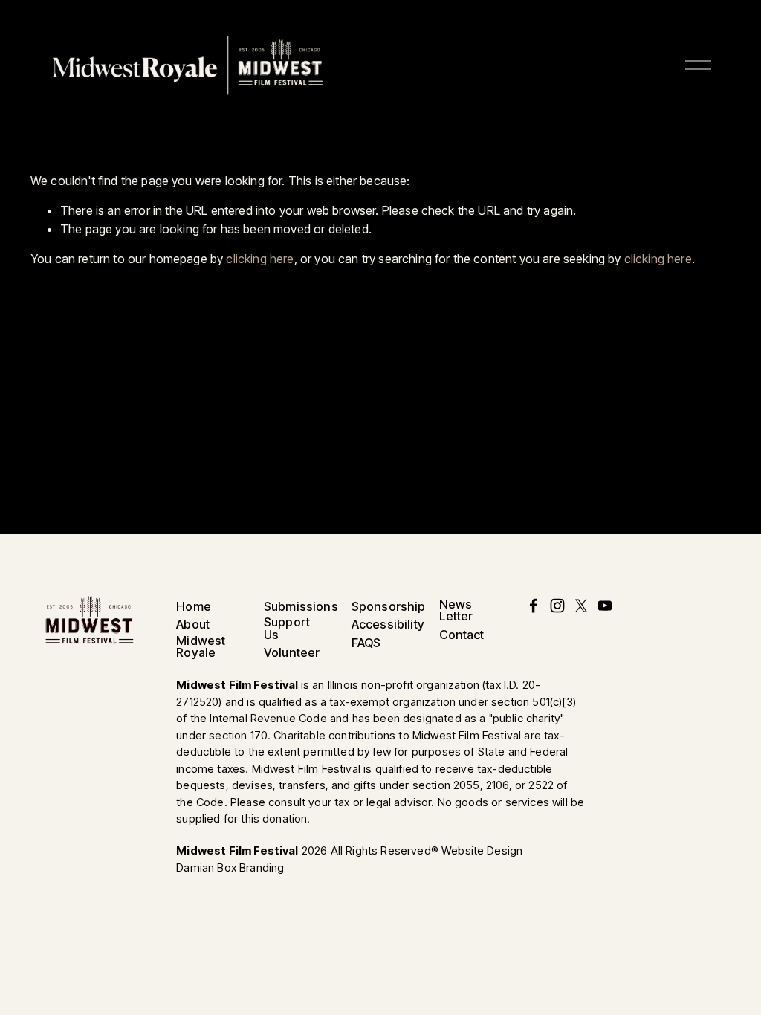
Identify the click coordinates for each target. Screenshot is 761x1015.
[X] (581, 605)
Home (193, 606)
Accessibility (388, 624)
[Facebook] (533, 605)
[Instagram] (557, 605)
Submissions (301, 606)
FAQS (366, 643)
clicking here (260, 258)
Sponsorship (389, 606)
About (193, 624)
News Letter (456, 610)
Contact (462, 635)
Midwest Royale (200, 646)
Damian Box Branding (230, 867)
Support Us (287, 628)
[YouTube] (605, 605)
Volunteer (292, 652)
